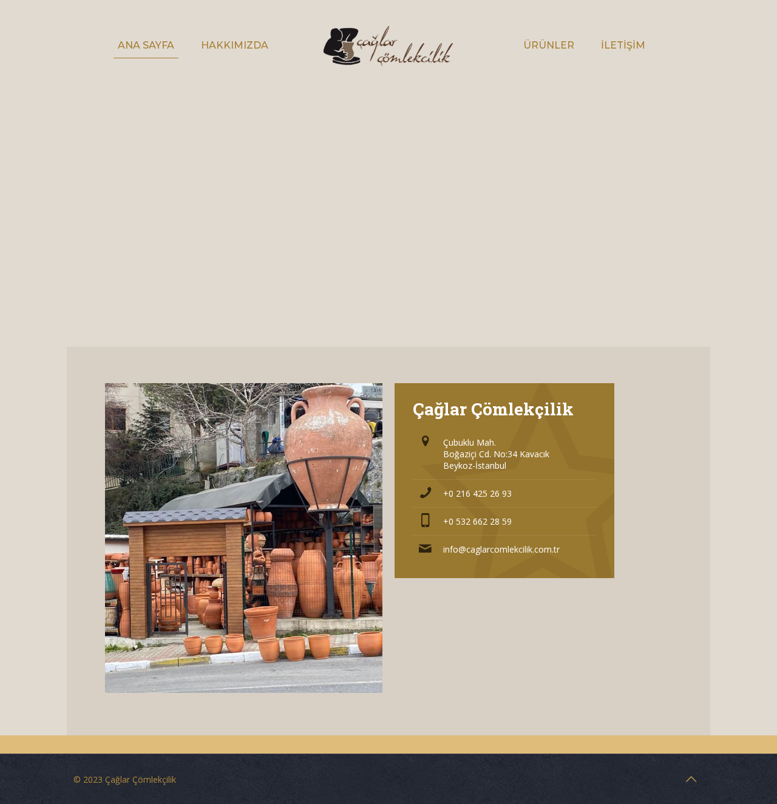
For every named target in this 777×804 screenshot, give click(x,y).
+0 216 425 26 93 (477, 493)
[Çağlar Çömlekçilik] (388, 45)
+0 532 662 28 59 (477, 521)
